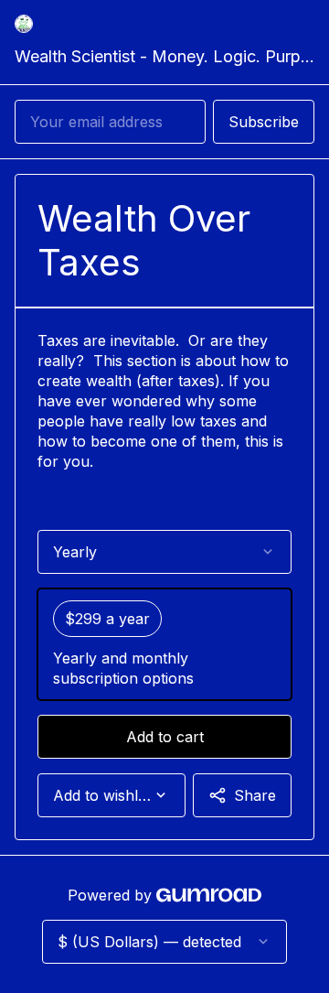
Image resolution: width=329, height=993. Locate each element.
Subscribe (263, 122)
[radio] (164, 644)
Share (255, 795)
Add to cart (165, 737)
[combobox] (111, 795)
